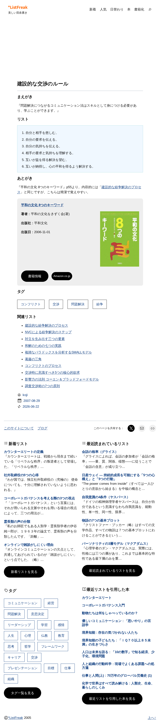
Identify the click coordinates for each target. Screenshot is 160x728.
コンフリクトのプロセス (43, 366)
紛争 (99, 304)
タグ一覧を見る (22, 693)
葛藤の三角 (33, 359)
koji (25, 395)
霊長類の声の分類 (17, 521)
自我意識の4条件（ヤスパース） (106, 497)
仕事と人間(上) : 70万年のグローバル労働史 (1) (117, 675)
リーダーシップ (19, 625)
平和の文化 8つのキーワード (42, 205)
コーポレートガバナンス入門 (103, 605)
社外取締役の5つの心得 (21, 475)
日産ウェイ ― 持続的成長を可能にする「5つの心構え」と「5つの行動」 (118, 477)
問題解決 (77, 304)
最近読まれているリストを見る (112, 571)
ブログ (42, 428)
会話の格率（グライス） (100, 452)
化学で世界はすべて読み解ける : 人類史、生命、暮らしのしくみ (118, 685)
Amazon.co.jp (61, 276)
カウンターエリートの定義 (24, 452)
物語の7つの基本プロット (101, 520)
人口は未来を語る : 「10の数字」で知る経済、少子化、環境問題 (118, 654)
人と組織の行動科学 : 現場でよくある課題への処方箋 (118, 666)
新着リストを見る (24, 572)
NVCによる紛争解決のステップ (48, 332)
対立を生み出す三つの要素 (45, 339)
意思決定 (37, 614)
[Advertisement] (80, 50)
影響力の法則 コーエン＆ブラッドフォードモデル (62, 379)
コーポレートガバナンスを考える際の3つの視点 (39, 498)
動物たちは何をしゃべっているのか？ (110, 613)
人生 (11, 636)
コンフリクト (31, 304)
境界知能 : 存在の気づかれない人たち (110, 632)
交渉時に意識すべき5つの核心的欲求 (52, 372)
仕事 (67, 668)
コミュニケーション (22, 603)
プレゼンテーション (22, 668)
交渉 (56, 304)
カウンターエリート (97, 598)
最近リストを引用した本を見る (112, 699)
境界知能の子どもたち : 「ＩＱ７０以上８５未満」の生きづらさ (116, 642)
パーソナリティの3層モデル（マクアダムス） (116, 543)
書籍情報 (34, 276)
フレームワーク (52, 646)
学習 (44, 625)
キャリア (14, 657)
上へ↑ (152, 718)
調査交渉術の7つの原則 (42, 386)
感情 (61, 625)
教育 (61, 636)
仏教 (44, 636)
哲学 (27, 646)
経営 (51, 603)
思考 (11, 646)
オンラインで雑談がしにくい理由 (28, 545)
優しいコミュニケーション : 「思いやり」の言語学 (116, 623)
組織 (11, 679)
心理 (27, 636)
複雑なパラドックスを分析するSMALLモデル (58, 352)
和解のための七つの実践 (43, 346)
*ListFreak (17, 7)
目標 (51, 668)
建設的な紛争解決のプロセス (46, 325)
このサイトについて (19, 428)
